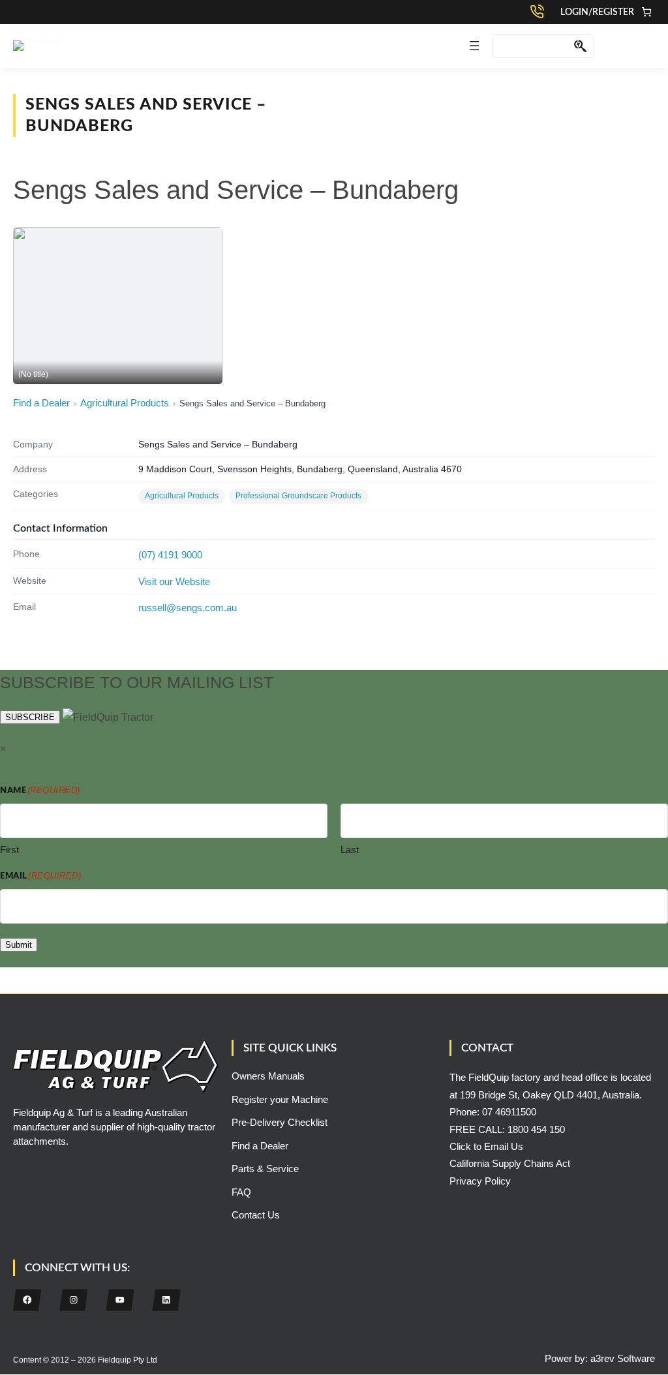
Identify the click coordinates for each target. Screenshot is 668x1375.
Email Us (503, 1146)
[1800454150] (540, 12)
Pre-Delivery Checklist (279, 1122)
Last (350, 849)
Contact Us (256, 1214)
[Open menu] (474, 45)
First (9, 849)
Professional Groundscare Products (298, 495)
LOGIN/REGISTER (597, 12)
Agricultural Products (124, 402)
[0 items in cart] (646, 12)
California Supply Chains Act (509, 1163)
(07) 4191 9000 (170, 554)
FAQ (241, 1192)
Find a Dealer (41, 402)
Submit (18, 945)
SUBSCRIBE (30, 717)
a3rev (602, 1358)
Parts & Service (265, 1168)
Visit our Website (174, 581)
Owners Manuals (268, 1075)
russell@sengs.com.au (187, 607)
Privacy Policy (480, 1180)
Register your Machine (280, 1099)
